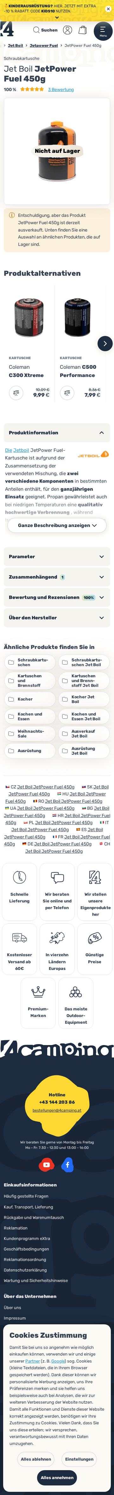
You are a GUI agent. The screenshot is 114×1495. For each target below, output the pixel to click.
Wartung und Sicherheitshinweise (36, 1280)
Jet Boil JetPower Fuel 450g (45, 787)
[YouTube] (46, 1165)
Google (58, 1361)
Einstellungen (79, 1459)
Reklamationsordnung (25, 1259)
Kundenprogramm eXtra (27, 1238)
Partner (32, 1361)
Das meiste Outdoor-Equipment (76, 1016)
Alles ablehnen (36, 1459)
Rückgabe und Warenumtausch (34, 1217)
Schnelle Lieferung (19, 897)
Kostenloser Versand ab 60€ (19, 961)
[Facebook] (67, 1165)
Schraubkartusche (21, 58)
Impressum (15, 1318)
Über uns (12, 1307)
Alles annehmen (57, 1477)
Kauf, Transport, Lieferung (28, 1207)
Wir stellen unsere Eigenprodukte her (95, 904)
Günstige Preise (95, 958)
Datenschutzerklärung (25, 1270)
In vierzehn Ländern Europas (57, 961)
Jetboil (21, 450)
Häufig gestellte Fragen (26, 1196)
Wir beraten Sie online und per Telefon (57, 901)
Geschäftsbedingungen (26, 1249)
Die (8, 450)
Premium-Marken (38, 1012)
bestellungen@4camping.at (57, 1110)
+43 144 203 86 (57, 1102)
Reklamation (16, 1228)
